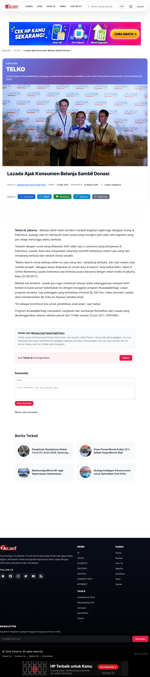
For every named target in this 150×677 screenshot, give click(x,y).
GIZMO (29, 6)
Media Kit (34, 656)
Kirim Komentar (24, 403)
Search (80, 618)
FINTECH (81, 573)
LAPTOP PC (76, 6)
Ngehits (119, 568)
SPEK (39, 6)
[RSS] (41, 576)
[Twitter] (26, 576)
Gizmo (118, 552)
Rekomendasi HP (85, 602)
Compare (81, 608)
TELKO (17, 50)
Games (118, 584)
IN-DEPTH (82, 563)
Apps (118, 579)
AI (78, 552)
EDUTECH (82, 568)
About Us (6, 656)
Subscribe (140, 639)
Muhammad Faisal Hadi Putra (31, 184)
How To (119, 563)
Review (119, 558)
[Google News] (3, 576)
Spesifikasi (82, 613)
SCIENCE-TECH (84, 579)
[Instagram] (18, 576)
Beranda (6, 50)
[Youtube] (33, 576)
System (140, 6)
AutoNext (120, 573)
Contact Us (20, 656)
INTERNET (82, 584)
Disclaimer (47, 656)
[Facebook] (10, 576)
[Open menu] (131, 7)
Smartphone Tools (86, 597)
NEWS (63, 6)
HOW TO (51, 6)
